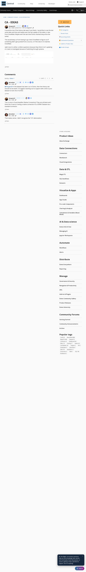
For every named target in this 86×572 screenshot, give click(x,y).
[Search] (77, 10)
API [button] (79, 345)
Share (7, 67)
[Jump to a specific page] (52, 78)
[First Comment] (28, 26)
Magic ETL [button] (63, 339)
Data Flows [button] (72, 347)
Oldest (11, 78)
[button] (6, 27)
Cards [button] (62, 337)
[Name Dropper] (26, 82)
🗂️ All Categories (63, 30)
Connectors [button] (63, 341)
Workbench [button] (63, 353)
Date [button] (62, 349)
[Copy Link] (33, 28)
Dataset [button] (71, 339)
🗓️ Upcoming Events (64, 37)
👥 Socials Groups (64, 47)
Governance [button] (63, 351)
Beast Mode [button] (71, 337)
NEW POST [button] (66, 22)
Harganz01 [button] (12, 26)
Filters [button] (62, 343)
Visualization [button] (63, 347)
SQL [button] (77, 351)
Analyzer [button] (73, 345)
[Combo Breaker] (24, 82)
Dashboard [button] (73, 341)
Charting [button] (69, 343)
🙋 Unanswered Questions (70, 40)
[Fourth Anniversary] (25, 26)
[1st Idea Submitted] (28, 82)
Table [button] (71, 351)
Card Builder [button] (64, 345)
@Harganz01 (9, 87)
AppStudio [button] (70, 349)
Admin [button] (77, 343)
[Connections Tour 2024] (23, 26)
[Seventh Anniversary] (33, 82)
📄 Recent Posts (63, 33)
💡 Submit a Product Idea (66, 44)
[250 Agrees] (30, 82)
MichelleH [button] (12, 82)
